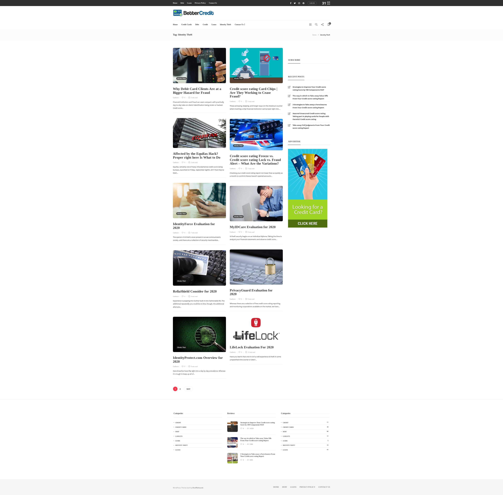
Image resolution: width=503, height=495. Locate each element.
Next (188, 389)
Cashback (176, 97)
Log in (312, 3)
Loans (189, 3)
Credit (205, 25)
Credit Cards (186, 25)
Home (175, 3)
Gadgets (178, 436)
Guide (177, 441)
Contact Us (213, 3)
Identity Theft (225, 25)
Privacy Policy (200, 3)
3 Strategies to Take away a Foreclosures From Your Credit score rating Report (310, 106)
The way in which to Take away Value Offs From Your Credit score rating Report (310, 97)
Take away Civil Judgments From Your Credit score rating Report (311, 126)
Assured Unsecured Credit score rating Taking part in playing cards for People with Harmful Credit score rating (311, 116)
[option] (251, 443)
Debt (182, 3)
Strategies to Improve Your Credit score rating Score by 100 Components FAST (309, 88)
